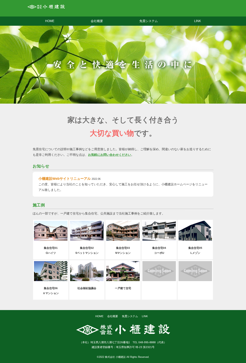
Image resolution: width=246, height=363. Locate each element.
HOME (49, 21)
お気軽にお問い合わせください (109, 154)
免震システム (148, 21)
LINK (197, 21)
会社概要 (97, 21)
